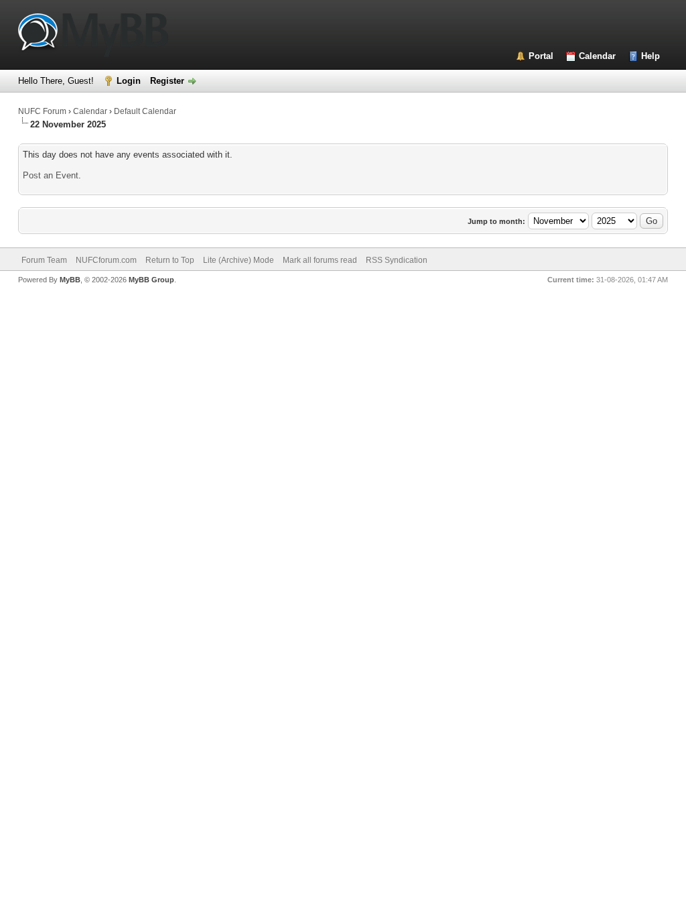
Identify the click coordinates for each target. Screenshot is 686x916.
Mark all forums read (320, 260)
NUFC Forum (42, 111)
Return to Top (169, 260)
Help (650, 56)
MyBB (70, 280)
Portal (541, 56)
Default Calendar (145, 111)
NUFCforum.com (106, 260)
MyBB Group (151, 280)
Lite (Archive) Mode (238, 260)
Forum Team (44, 260)
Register (167, 81)
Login (129, 81)
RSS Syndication (396, 260)
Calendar (597, 56)
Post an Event (50, 175)
